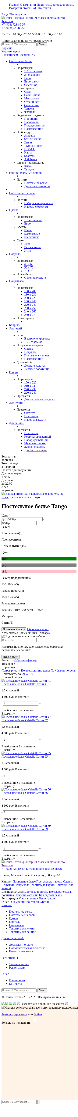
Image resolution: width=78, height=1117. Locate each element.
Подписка (43, 4)
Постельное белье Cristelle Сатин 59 (25, 829)
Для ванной (16, 423)
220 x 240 (30, 392)
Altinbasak (30, 159)
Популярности (11, 670)
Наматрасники (33, 128)
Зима (27, 250)
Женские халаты (34, 446)
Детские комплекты (37, 186)
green (5, 558)
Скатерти (30, 412)
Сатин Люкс (32, 95)
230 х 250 (30, 308)
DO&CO (29, 149)
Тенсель (29, 108)
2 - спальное (32, 74)
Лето (27, 243)
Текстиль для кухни (42, 884)
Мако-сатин (31, 98)
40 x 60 (28, 264)
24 (23, 673)
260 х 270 (30, 314)
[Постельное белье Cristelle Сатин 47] (26, 716)
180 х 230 (30, 294)
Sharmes (29, 155)
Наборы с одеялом (36, 206)
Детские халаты (34, 365)
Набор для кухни (35, 419)
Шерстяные (31, 237)
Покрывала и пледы (37, 355)
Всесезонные (32, 247)
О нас (5, 974)
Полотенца (31, 416)
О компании (28, 4)
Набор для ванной (36, 440)
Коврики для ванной (37, 436)
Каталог (43, 493)
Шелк (28, 230)
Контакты (44, 8)
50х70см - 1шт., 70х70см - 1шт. (21, 609)
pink (4, 571)
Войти (38, 1014)
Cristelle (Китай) (12, 546)
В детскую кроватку (37, 338)
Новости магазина (26, 895)
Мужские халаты (35, 443)
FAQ (34, 8)
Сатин (28, 91)
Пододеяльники (34, 125)
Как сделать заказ (50, 895)
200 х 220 (30, 297)
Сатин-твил (31, 105)
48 (27, 673)
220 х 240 (30, 304)
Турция (29, 169)
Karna (28, 152)
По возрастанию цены (35, 670)
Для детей (15, 328)
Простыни (31, 118)
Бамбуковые (32, 233)
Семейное (30, 84)
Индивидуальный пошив (25, 172)
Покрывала (16, 281)
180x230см (8, 597)
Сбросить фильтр (38, 629)
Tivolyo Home (33, 145)
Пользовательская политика (27, 948)
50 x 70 (28, 267)
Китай (28, 166)
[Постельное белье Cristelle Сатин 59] (26, 825)
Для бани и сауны (35, 450)
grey (4, 565)
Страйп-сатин (33, 101)
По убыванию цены (63, 670)
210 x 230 (30, 385)
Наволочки (31, 122)
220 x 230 (30, 389)
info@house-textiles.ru (44, 868)
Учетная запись (28, 898)
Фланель (29, 111)
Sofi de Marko (32, 139)
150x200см (8, 584)
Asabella (29, 135)
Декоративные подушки (39, 399)
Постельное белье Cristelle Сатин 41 (25, 684)
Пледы (13, 372)
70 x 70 (28, 270)
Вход (5, 14)
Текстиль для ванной (22, 931)
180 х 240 (30, 301)
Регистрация (18, 14)
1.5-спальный (10, 533)
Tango (28, 142)
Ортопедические (35, 277)
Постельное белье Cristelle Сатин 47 (25, 720)
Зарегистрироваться (14, 1014)
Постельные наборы (22, 193)
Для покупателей (13, 938)
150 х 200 (30, 291)
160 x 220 (30, 382)
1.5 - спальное (33, 71)
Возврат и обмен (20, 8)
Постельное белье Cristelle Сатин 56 (25, 792)
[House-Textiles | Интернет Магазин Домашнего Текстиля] (39, 21)
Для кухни (16, 402)
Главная (14, 4)
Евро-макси (31, 81)
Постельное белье (20, 61)
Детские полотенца (36, 369)
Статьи (44, 901)
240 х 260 (30, 311)
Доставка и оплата (62, 4)
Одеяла (13, 210)
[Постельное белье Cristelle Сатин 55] (26, 753)
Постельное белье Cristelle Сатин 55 (25, 756)
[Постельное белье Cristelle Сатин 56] (26, 789)
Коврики (14, 325)
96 (31, 673)
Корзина (7, 48)
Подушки (15, 254)
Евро (27, 78)
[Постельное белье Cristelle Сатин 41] (26, 680)
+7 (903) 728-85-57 (13, 24)
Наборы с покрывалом (38, 203)
